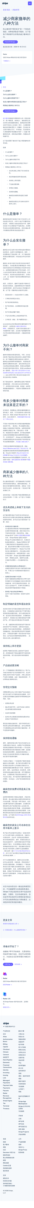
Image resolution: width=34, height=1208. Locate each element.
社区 (4, 1150)
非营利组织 (22, 1084)
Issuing (5, 1075)
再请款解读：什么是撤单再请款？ (16, 930)
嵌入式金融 (22, 1047)
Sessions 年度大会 (9, 1152)
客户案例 (6, 1144)
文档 (20, 1119)
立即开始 (7, 964)
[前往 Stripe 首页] (5, 1023)
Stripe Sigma (7, 1101)
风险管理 (15, 10)
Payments (6, 1088)
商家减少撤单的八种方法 (11, 105)
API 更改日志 (23, 1126)
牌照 (4, 1160)
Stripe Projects (24, 1132)
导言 (4, 87)
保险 (20, 1078)
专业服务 (21, 1086)
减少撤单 (6, 118)
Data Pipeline (7, 1060)
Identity (5, 1070)
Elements (6, 1062)
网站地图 (6, 1163)
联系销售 (17, 964)
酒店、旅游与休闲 (24, 1076)
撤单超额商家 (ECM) (18, 460)
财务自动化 (22, 1050)
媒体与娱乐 (22, 1081)
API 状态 (21, 1124)
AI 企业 (21, 1068)
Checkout (6, 1049)
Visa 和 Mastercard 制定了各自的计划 (15, 448)
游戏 (20, 1073)
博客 (4, 1147)
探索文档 (6, 1007)
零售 (20, 1092)
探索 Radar (6, 984)
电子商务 (21, 1044)
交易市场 (21, 1057)
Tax (4, 1103)
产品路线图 (22, 1142)
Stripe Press (23, 1150)
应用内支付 (22, 1055)
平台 (20, 1063)
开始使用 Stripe (10, 42)
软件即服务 (22, 1065)
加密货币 (6, 1057)
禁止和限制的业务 (9, 1158)
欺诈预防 (20, 535)
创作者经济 (22, 1071)
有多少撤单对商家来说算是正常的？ (15, 102)
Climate (5, 1052)
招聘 (20, 1144)
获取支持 (6, 1178)
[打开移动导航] (30, 3)
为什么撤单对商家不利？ (11, 98)
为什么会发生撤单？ (10, 94)
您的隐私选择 (7, 1168)
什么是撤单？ (7, 91)
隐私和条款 (6, 1155)
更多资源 (6, 10)
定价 (4, 1034)
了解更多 (6, 61)
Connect (6, 1054)
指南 (4, 1142)
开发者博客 (22, 1134)
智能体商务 (22, 1039)
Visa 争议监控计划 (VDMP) (18, 455)
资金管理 (21, 1060)
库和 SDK (22, 1129)
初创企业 (21, 1036)
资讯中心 (21, 1147)
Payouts (6, 1090)
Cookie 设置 (7, 1165)
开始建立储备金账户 (22, 442)
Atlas (5, 1036)
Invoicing (6, 1072)
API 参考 (21, 1121)
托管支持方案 (7, 1181)
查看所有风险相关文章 (10, 924)
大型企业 (21, 1034)
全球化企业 (22, 1052)
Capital (5, 1047)
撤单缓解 (27, 535)
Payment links (8, 1085)
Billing (5, 1044)
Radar (5, 1093)
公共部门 (21, 1089)
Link (4, 1078)
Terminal (6, 1106)
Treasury (6, 1108)
